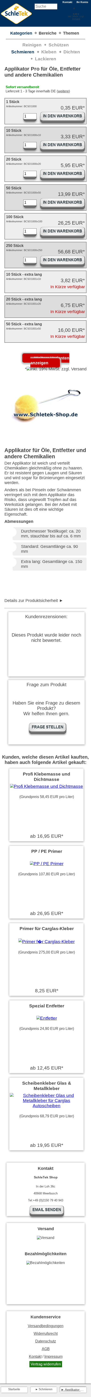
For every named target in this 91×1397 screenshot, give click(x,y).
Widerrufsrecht (46, 1334)
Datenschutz (45, 1341)
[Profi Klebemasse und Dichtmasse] (46, 786)
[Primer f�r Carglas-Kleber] (46, 941)
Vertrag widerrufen (46, 1364)
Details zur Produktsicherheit (31, 600)
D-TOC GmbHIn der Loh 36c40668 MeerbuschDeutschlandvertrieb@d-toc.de (41, 600)
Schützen (59, 44)
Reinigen (32, 44)
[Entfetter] (46, 1018)
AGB (46, 1349)
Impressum (53, 1356)
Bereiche (47, 33)
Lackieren (45, 58)
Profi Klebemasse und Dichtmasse (46, 776)
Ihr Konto (82, 2)
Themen (71, 33)
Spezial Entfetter (46, 1005)
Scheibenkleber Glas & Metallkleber (46, 1085)
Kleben (48, 51)
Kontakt (67, 2)
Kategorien (21, 33)
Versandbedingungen (45, 1326)
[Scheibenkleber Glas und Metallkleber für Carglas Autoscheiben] (46, 1105)
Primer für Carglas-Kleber (47, 928)
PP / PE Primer (46, 851)
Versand (76, 19)
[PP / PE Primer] (46, 863)
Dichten (71, 51)
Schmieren (22, 51)
